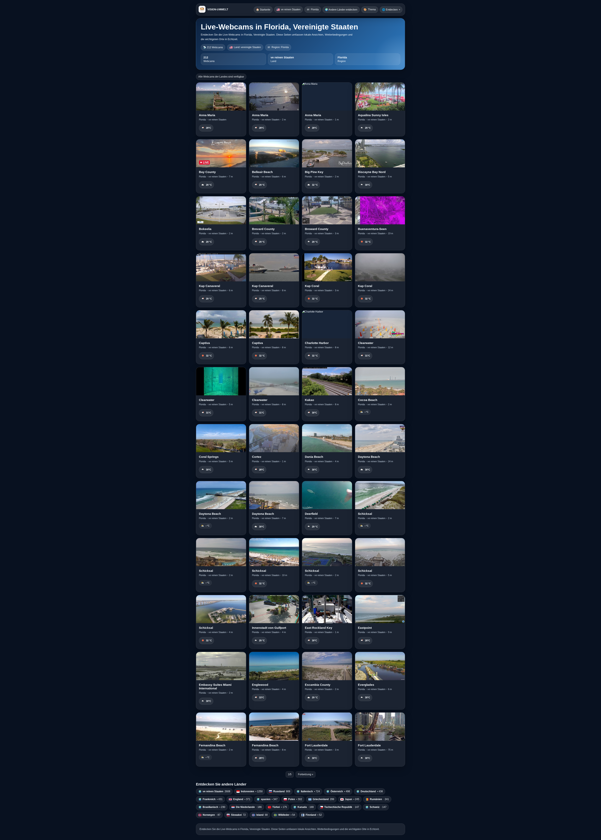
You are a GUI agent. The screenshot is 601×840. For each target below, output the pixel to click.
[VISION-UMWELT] (202, 9)
